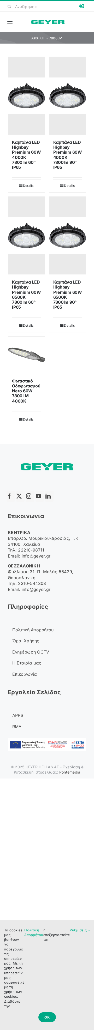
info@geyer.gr (36, 556)
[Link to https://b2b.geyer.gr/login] (81, 6)
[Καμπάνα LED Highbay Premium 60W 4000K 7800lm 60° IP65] (26, 96)
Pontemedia (69, 772)
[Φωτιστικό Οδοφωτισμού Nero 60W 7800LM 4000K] (26, 355)
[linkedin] (49, 496)
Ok (47, 1017)
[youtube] (40, 496)
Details (28, 186)
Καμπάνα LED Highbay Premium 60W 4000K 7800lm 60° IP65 (26, 155)
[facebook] (11, 496)
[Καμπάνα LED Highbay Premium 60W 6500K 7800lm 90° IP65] (67, 235)
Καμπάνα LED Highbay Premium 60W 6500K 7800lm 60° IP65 (26, 294)
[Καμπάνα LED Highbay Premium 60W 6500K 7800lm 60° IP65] (26, 235)
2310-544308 (32, 583)
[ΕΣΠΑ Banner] (47, 740)
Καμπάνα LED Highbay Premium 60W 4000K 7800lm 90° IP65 (67, 155)
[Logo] (47, 22)
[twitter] (20, 496)
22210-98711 (31, 550)
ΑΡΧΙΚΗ (37, 38)
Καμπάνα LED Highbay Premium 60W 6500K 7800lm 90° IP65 (67, 294)
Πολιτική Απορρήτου (33, 932)
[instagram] (30, 496)
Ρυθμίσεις (79, 930)
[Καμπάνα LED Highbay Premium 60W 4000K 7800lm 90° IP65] (67, 96)
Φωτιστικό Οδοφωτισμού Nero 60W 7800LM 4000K (26, 391)
